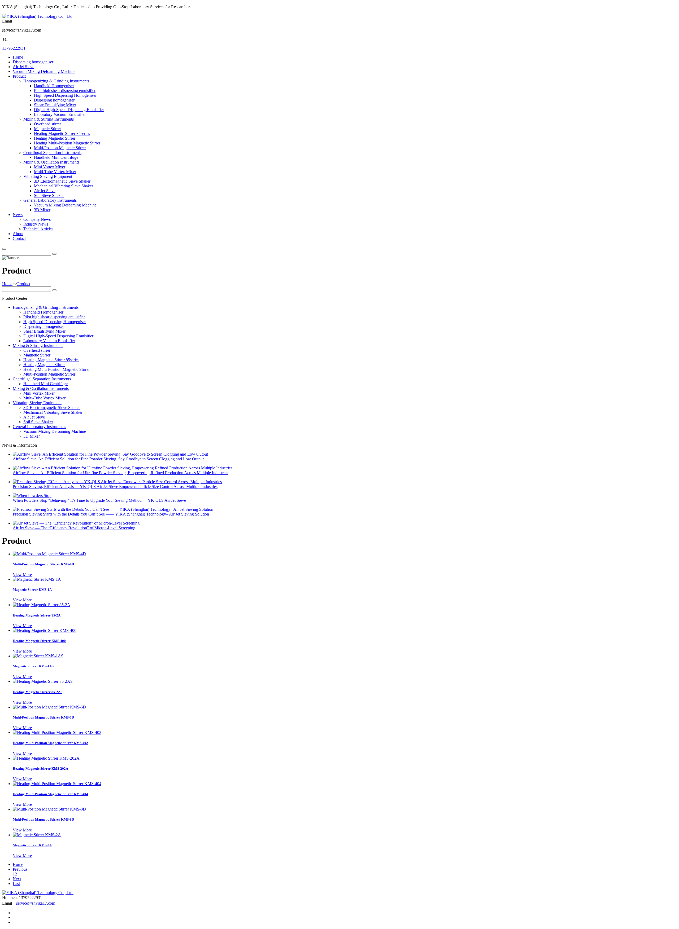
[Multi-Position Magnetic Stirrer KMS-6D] (49, 707)
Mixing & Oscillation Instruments (51, 162)
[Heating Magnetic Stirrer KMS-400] (44, 630)
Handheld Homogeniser (54, 85)
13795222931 (13, 48)
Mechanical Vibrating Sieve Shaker (63, 186)
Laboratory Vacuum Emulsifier (60, 114)
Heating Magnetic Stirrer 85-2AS (37, 692)
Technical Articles (38, 229)
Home (18, 57)
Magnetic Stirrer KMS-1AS (33, 666)
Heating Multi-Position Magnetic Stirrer (67, 143)
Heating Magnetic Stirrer (54, 138)
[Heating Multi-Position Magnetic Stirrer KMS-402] (57, 732)
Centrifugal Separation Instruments (52, 152)
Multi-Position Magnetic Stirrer (60, 148)
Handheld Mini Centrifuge (56, 157)
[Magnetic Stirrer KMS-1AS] (38, 656)
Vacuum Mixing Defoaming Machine (44, 71)
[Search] (4, 249)
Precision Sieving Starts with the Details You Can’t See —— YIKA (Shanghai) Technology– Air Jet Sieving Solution (111, 514)
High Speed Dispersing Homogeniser (65, 95)
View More (22, 574)
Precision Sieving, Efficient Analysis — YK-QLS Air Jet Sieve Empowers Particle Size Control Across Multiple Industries (115, 486)
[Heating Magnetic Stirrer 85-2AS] (43, 681)
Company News (37, 219)
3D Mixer (42, 210)
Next (17, 879)
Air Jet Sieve (23, 66)
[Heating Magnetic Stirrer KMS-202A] (46, 758)
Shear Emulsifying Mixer (55, 105)
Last (16, 883)
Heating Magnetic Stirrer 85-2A (36, 615)
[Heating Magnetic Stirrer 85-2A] (41, 604)
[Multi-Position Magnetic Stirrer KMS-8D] (49, 809)
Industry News (35, 224)
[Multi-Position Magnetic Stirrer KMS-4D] (49, 554)
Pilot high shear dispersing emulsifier (64, 90)
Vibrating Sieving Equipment (47, 176)
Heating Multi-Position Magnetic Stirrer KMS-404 (50, 794)
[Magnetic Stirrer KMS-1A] (37, 579)
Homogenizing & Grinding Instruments (56, 81)
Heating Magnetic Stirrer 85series (62, 133)
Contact (19, 238)
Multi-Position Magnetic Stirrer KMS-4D (43, 564)
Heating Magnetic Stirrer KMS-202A (40, 769)
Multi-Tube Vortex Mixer (55, 171)
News (18, 214)
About (18, 233)
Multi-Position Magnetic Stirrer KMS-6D (43, 717)
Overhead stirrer (47, 124)
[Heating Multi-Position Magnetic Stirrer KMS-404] (57, 783)
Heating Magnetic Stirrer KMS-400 (39, 641)
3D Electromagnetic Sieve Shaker (62, 181)
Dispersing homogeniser (33, 62)
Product (19, 76)
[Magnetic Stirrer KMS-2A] (37, 835)
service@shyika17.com (35, 903)
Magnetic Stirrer (47, 128)
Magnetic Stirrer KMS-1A (32, 590)
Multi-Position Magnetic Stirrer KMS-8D (43, 819)
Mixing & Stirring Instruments (48, 119)
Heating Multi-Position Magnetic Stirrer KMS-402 (50, 743)
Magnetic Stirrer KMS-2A (32, 845)
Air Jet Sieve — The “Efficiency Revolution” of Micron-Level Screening (74, 528)
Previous (20, 869)
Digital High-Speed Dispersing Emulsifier (69, 109)
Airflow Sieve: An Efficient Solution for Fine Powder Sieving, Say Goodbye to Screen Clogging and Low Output (108, 459)
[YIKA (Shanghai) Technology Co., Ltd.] (37, 16)
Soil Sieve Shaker (49, 195)
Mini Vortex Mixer (49, 167)
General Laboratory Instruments (50, 200)
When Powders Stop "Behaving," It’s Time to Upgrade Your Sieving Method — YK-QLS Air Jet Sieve (99, 500)
